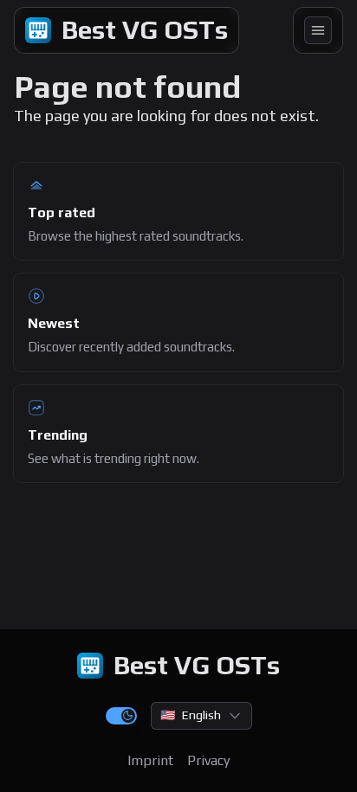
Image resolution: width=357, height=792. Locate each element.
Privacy (208, 760)
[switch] (121, 715)
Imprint (150, 760)
